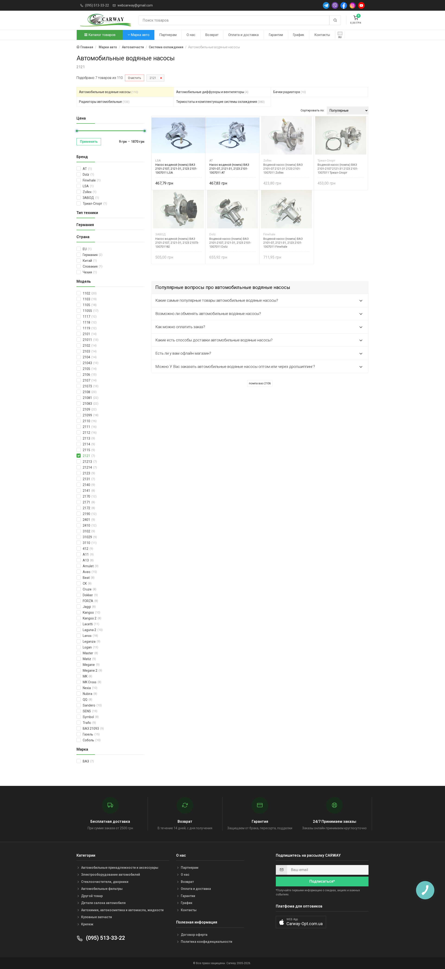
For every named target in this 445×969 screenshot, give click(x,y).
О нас (191, 35)
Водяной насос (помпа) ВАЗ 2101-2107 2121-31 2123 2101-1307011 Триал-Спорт (338, 168)
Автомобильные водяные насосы (108, 92)
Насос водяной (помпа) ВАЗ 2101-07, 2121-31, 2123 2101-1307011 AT (229, 168)
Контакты (322, 35)
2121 (152, 78)
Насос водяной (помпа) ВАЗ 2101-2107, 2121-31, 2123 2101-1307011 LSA (176, 168)
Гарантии (276, 35)
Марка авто (139, 35)
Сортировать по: (312, 110)
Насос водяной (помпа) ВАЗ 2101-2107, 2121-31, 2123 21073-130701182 (177, 242)
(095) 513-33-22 (97, 5)
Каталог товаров (101, 35)
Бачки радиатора (289, 92)
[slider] (77, 131)
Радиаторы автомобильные (104, 102)
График (298, 35)
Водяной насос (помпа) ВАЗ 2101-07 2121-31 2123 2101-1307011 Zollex (283, 168)
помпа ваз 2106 (260, 383)
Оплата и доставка (243, 35)
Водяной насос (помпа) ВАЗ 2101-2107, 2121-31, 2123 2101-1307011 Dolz (230, 242)
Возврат (212, 35)
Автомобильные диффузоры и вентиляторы (212, 92)
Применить (89, 141)
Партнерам (168, 35)
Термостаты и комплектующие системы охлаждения (220, 102)
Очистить (134, 78)
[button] (301, 922)
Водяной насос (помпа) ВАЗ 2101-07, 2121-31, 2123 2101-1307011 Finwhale (283, 242)
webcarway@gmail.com (135, 5)
